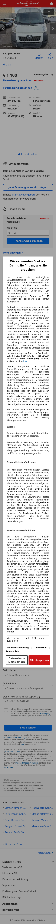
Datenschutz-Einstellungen (16, 660)
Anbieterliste (12, 651)
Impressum (41, 647)
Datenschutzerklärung (17, 647)
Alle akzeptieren (39, 660)
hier (25, 361)
